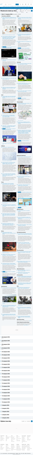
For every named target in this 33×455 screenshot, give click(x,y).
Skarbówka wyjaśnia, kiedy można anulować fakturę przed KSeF (9, 113)
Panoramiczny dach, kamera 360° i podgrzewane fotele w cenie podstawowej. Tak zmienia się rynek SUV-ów (24, 308)
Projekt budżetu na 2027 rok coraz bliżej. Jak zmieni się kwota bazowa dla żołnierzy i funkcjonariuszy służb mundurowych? (24, 284)
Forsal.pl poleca (20, 274)
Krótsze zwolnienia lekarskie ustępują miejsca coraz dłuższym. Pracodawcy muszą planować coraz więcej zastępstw (9, 18)
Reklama (26, 453)
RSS (21, 453)
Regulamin (17, 453)
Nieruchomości (23, 6)
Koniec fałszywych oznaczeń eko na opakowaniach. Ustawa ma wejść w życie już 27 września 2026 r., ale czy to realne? (9, 205)
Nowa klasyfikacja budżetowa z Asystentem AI (22, 153)
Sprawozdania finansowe (24, 441)
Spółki (17, 437)
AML (22, 442)
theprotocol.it (28, 449)
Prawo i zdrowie (12, 441)
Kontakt (23, 453)
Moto (21, 6)
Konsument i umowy (13, 438)
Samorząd (19, 62)
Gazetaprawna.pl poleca (21, 232)
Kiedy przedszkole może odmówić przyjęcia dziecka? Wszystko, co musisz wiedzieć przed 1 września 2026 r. (25, 234)
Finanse (28, 438)
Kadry (7, 6)
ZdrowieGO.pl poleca (20, 268)
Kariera (19, 453)
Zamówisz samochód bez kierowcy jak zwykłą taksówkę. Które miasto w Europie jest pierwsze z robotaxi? (24, 317)
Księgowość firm (4, 58)
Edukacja (27, 6)
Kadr (18, 16)
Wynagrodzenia (7, 437)
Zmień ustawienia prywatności (11, 453)
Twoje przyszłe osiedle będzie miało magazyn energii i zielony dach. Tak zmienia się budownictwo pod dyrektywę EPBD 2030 (9, 306)
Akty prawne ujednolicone (13, 449)
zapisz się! (30, 320)
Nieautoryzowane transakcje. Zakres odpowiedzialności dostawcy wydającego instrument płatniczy (9, 233)
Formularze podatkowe (29, 448)
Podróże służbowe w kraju (24, 445)
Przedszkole (7, 445)
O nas (1, 453)
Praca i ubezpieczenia (18, 438)
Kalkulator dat (17, 445)
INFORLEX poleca (20, 209)
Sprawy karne (12, 437)
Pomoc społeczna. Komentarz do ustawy (26, 192)
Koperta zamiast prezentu (20, 120)
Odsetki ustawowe (24, 448)
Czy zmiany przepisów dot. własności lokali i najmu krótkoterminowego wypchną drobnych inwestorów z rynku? (9, 315)
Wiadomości (1, 449)
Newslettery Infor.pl (20, 319)
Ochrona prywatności (4, 453)
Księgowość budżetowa (21, 155)
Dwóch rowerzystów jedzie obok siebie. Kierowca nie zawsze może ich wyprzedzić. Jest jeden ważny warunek (25, 252)
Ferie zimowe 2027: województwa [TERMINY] (8, 147)
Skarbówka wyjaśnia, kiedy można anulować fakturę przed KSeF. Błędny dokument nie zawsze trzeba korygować (9, 97)
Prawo (15, 6)
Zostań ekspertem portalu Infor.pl (23, 322)
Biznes (9, 6)
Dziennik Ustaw (12, 445)
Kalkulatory (17, 444)
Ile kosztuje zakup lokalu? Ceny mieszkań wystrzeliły (9, 287)
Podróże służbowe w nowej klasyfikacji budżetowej (24, 156)
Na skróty (28, 444)
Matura (6, 449)
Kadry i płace (1, 448)
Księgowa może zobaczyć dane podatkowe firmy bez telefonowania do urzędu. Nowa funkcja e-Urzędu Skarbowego (9, 88)
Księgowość (4, 6)
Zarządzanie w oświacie (8, 448)
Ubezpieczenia (7, 438)
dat (21, 207)
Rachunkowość (2, 437)
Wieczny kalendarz (23, 98)
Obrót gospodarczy (2, 438)
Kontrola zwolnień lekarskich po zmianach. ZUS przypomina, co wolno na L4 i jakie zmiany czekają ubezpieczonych (24, 218)
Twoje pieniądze (18, 6)
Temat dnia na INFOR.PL (6, 16)
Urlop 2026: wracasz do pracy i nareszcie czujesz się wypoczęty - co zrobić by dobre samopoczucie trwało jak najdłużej (25, 18)
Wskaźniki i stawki (24, 444)
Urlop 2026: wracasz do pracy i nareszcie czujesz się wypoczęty (24, 32)
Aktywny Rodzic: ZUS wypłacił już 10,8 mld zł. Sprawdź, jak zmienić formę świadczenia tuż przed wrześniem (24, 123)
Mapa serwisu (29, 453)
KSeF (29, 6)
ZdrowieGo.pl (28, 445)
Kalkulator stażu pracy (18, 448)
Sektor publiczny (12, 6)
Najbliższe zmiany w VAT (4, 284)
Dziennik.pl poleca (20, 250)
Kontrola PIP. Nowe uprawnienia (21, 60)
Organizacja (1, 445)
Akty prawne (12, 444)
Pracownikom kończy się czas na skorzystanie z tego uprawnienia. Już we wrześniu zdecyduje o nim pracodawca (25, 35)
